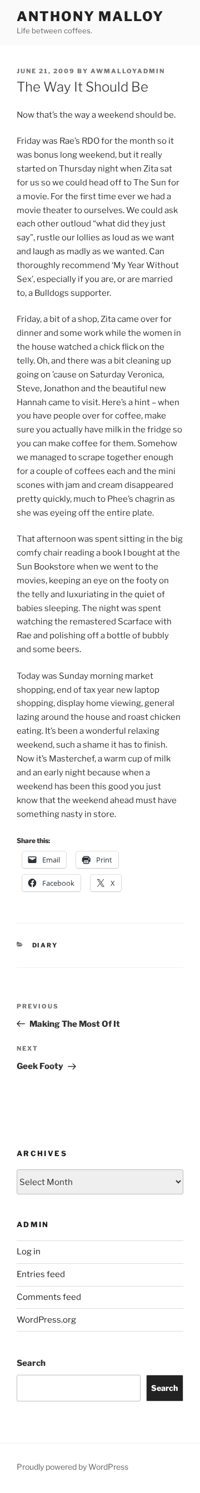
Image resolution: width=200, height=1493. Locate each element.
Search (31, 1363)
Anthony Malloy (90, 16)
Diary (45, 945)
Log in (29, 1252)
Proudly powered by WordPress (72, 1466)
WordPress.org (46, 1320)
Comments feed (49, 1297)
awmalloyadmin (128, 71)
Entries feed (41, 1274)
